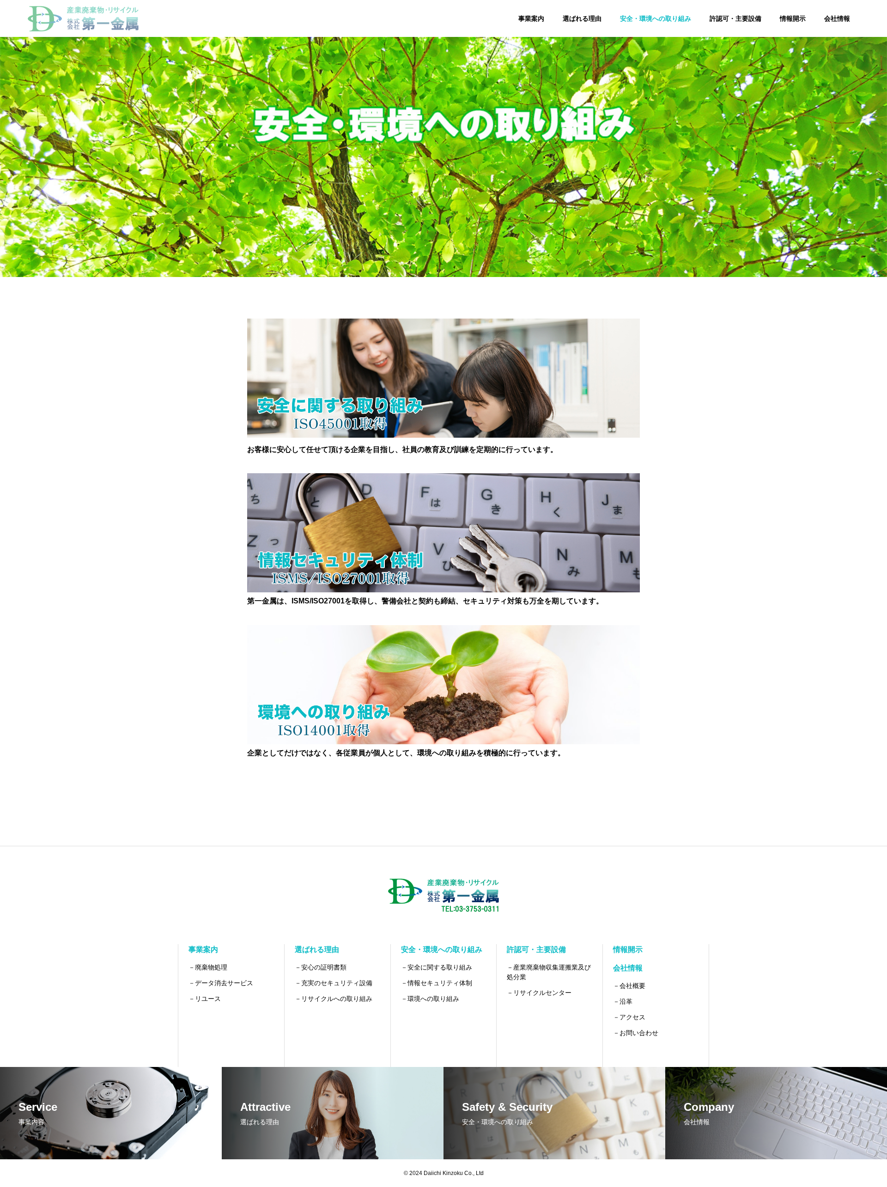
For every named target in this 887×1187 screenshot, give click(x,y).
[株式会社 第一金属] (83, 18)
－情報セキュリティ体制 (436, 983)
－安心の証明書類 (320, 967)
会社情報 (837, 18)
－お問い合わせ (635, 1032)
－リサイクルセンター (539, 992)
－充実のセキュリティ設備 (333, 983)
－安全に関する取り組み (436, 967)
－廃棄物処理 (207, 967)
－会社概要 (629, 985)
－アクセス (629, 1017)
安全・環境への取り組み (655, 18)
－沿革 (622, 1001)
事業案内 (531, 18)
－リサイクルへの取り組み (333, 998)
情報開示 (793, 18)
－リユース (204, 998)
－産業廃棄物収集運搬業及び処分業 (549, 972)
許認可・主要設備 (735, 18)
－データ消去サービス (220, 983)
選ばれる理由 (582, 18)
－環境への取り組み (430, 998)
